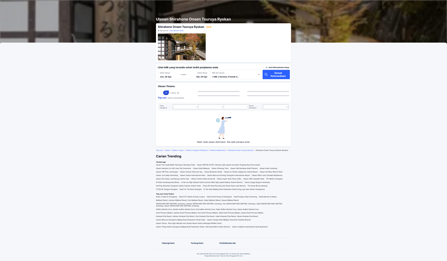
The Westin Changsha (274, 179)
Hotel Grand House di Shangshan (219, 197)
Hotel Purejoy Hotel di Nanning (245, 197)
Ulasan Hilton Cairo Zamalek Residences (267, 175)
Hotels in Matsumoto (217, 150)
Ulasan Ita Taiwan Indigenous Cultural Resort (241, 172)
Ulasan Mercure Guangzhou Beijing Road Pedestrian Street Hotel (180, 220)
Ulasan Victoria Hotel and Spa (191, 172)
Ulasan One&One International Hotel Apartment (250, 227)
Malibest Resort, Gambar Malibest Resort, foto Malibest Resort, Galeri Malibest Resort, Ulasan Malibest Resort (197, 200)
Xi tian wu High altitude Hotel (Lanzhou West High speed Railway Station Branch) (212, 182)
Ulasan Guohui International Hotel (192, 175)
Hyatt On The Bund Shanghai (190, 189)
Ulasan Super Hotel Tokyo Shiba (229, 179)
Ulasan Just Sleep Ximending (167, 175)
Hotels (167, 150)
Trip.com (159, 150)
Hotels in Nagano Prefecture (197, 150)
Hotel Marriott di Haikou (268, 197)
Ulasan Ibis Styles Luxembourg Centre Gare (172, 179)
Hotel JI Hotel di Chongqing (166, 197)
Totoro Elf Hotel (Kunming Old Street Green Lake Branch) (224, 186)
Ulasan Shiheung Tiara (220, 168)
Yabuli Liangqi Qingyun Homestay (257, 182)
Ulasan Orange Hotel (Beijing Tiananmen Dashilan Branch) (229, 220)
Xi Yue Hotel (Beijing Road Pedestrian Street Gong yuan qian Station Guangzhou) (234, 189)
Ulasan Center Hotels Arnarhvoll (203, 179)
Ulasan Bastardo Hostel (213, 172)
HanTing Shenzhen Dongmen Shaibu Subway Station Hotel (178, 186)
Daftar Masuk (165, 73)
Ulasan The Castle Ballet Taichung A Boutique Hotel (175, 165)
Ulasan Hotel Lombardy (268, 168)
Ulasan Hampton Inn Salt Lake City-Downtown (173, 168)
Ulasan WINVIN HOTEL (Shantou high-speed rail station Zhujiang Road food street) (228, 165)
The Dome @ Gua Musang (257, 186)
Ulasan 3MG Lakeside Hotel (253, 179)
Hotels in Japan (178, 150)
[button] (318, 4)
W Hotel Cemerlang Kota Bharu (167, 182)
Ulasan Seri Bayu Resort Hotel (271, 172)
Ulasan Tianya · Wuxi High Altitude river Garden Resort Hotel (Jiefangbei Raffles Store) (189, 223)
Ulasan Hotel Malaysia (201, 168)
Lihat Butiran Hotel (176, 31)
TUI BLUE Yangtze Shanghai (167, 189)
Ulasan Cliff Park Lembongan (167, 172)
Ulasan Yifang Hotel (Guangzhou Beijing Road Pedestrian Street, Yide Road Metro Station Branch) (193, 227)
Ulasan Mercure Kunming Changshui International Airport (228, 175)
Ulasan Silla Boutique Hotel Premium (244, 168)
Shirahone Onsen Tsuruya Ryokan (240, 150)
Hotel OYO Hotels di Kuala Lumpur (192, 197)
